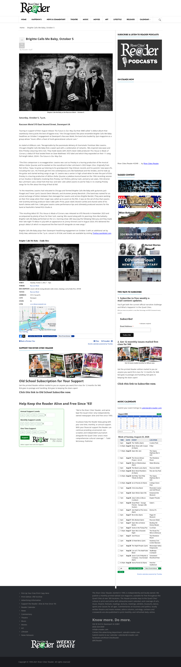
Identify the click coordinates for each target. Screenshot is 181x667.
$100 (34, 415)
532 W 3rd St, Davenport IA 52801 (106, 624)
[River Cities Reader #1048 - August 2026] (140, 121)
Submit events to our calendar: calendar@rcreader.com (115, 635)
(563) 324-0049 (98, 627)
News (23, 610)
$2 (22, 424)
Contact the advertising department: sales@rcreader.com (116, 632)
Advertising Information (31, 600)
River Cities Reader (151, 163)
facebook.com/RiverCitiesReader (105, 638)
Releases (131, 19)
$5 (27, 424)
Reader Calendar (28, 607)
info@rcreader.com (100, 629)
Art (106, 19)
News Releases (27, 635)
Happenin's (37, 19)
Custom (41, 415)
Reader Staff (27, 49)
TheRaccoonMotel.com (102, 233)
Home (23, 19)
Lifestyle (117, 19)
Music (85, 19)
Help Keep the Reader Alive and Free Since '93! (55, 403)
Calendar (144, 19)
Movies (96, 19)
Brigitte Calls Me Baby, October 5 (50, 39)
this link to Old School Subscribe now (47, 392)
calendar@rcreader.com (152, 408)
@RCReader (97, 640)
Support (25, 438)
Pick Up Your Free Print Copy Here (35, 593)
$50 (28, 415)
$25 (23, 415)
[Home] (35, 8)
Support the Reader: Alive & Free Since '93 (38, 604)
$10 (32, 424)
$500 (34, 432)
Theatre (74, 19)
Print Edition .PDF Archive (31, 597)
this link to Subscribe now (139, 383)
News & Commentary (56, 19)
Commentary (26, 614)
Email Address (126, 326)
